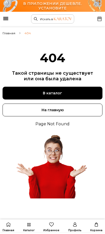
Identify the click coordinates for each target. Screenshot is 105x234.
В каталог (52, 93)
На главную (53, 110)
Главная (9, 33)
